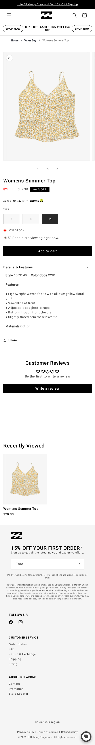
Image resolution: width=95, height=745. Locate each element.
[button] (9, 15)
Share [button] (12, 340)
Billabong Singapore (40, 737)
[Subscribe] (79, 564)
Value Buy (30, 40)
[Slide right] (57, 169)
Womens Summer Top (55, 40)
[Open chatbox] (86, 736)
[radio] (11, 219)
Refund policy (69, 732)
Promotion (16, 689)
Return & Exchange (22, 654)
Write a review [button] (47, 388)
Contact (14, 684)
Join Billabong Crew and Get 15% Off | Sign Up (47, 4)
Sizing (13, 664)
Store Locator (18, 694)
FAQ (12, 649)
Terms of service (47, 732)
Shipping (15, 659)
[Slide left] (38, 169)
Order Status (18, 644)
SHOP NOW (13, 29)
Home (14, 40)
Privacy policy (25, 732)
